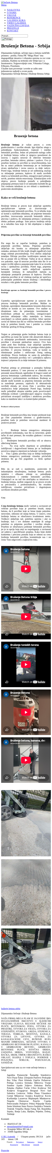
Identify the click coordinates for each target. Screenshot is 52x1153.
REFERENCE (14, 17)
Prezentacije (14, 1144)
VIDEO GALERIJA (16, 23)
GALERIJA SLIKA (16, 20)
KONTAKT (12, 30)
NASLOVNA (13, 10)
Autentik (36, 1144)
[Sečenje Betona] (9, 2)
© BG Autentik (8, 1136)
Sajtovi (40, 1142)
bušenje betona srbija (10, 1008)
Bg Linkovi (20, 1142)
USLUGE (11, 15)
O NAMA (11, 12)
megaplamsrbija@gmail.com (20, 1126)
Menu (3, 5)
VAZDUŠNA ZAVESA (18, 25)
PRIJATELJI (13, 28)
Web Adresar (26, 1144)
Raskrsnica (30, 1142)
